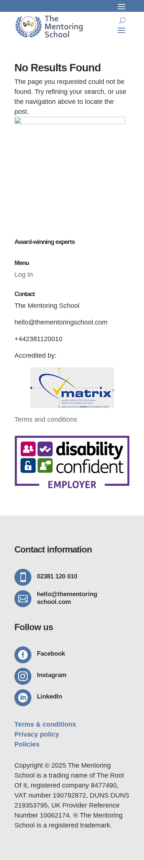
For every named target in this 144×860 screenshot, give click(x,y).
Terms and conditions (45, 419)
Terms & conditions (45, 724)
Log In (23, 274)
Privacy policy (36, 734)
